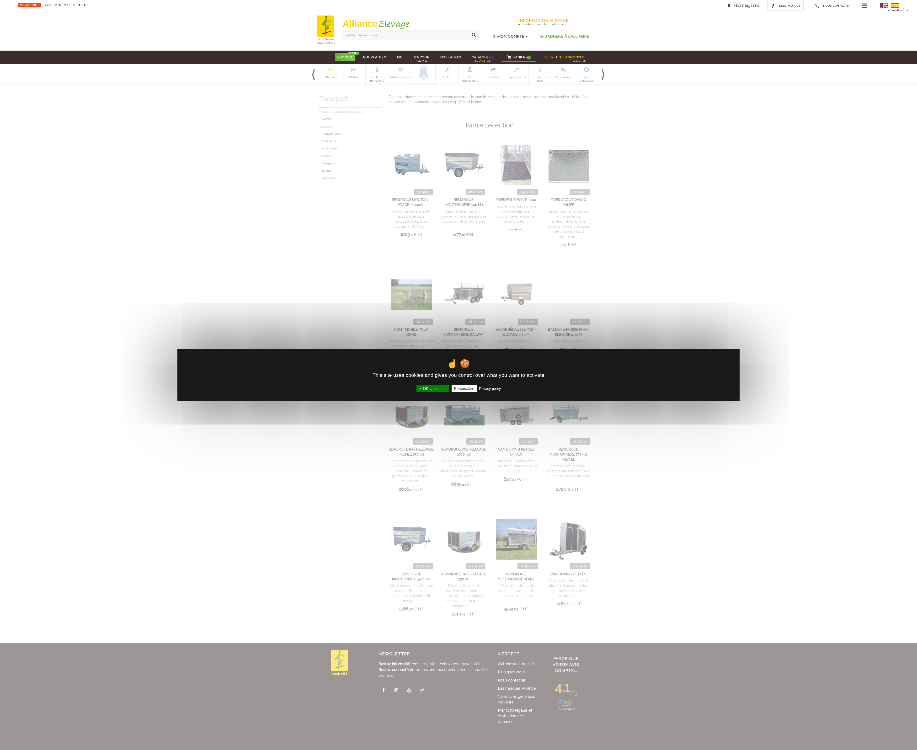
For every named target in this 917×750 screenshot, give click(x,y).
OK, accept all (434, 389)
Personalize (464, 389)
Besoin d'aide (789, 5)
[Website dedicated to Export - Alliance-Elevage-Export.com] (885, 5)
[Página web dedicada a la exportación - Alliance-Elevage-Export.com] (895, 5)
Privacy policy (490, 389)
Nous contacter (836, 5)
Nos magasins (746, 5)
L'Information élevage (542, 22)
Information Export (899, 10)
